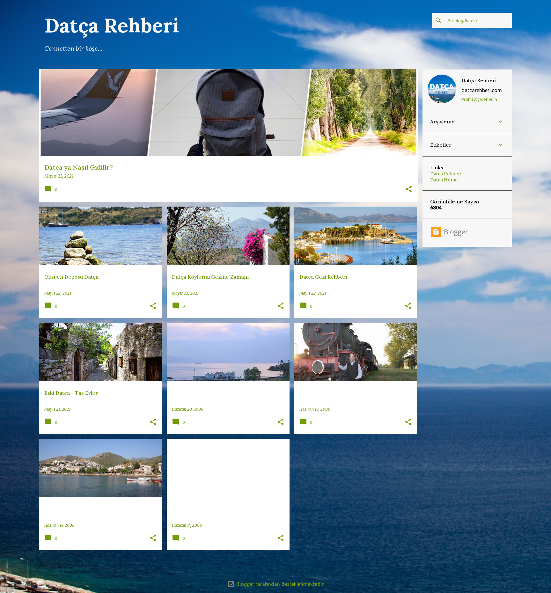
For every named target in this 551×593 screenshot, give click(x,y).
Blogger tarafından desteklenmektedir (279, 584)
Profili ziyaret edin (479, 99)
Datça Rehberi (478, 80)
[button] (409, 189)
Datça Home (444, 180)
